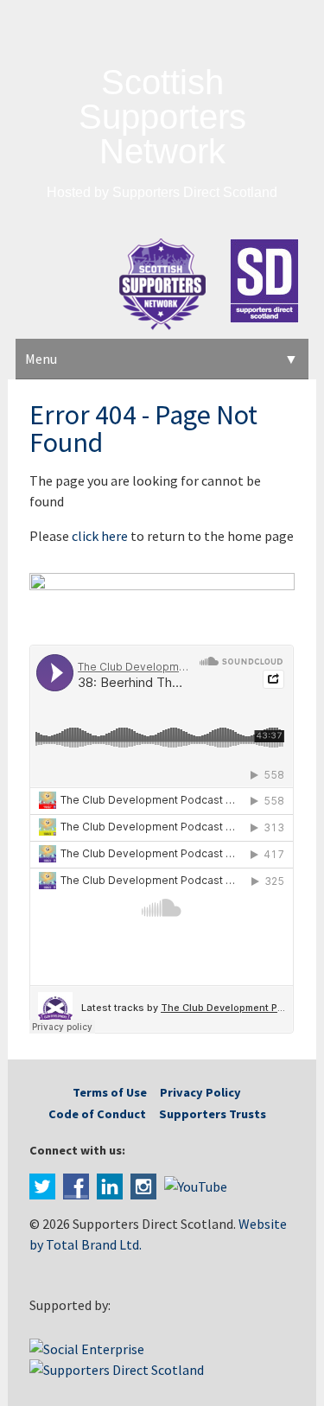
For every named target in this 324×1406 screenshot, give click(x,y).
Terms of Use (110, 1092)
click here (100, 535)
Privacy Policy (200, 1092)
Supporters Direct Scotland (194, 192)
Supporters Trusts (212, 1114)
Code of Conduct (97, 1114)
